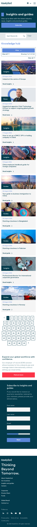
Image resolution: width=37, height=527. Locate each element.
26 (23, 333)
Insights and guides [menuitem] (7, 483)
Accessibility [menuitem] (24, 518)
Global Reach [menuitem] (5, 500)
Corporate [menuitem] (4, 490)
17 (13, 328)
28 (33, 333)
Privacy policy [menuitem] (5, 518)
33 (23, 338)
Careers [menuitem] (3, 486)
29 (4, 338)
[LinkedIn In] (3, 513)
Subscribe (18, 25)
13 (27, 323)
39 (24, 343)
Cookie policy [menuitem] (5, 520)
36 (9, 343)
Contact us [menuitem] (5, 503)
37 (14, 343)
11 (18, 323)
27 (28, 333)
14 (32, 323)
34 (28, 338)
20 (28, 328)
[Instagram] (7, 513)
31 (13, 338)
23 (8, 333)
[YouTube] (16, 513)
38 (19, 343)
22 (4, 333)
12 (22, 323)
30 (9, 338)
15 (4, 328)
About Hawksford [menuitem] (7, 478)
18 (18, 328)
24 (13, 333)
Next (18, 440)
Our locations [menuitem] (5, 480)
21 (32, 328)
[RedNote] (20, 513)
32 (18, 338)
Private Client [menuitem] (5, 493)
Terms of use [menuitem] (15, 518)
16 (9, 328)
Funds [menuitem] (3, 495)
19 (23, 328)
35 (33, 338)
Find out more (18, 375)
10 (13, 323)
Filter (17, 50)
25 (18, 333)
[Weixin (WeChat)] (12, 513)
